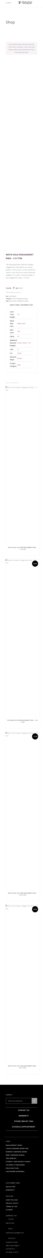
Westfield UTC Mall (11, 1242)
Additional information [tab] (21, 305)
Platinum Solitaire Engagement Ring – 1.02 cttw (22, 721)
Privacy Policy (12, 1203)
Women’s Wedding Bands (16, 1152)
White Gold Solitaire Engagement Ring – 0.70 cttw (22, 894)
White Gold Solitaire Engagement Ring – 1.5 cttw (22, 548)
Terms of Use (11, 1206)
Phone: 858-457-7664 (23, 1121)
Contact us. (18, 292)
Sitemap (9, 1210)
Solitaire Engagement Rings (20, 299)
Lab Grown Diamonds (15, 1171)
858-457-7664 (10, 1223)
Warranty (23, 1115)
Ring (10, 301)
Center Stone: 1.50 (24, 343)
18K (18, 331)
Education (10, 1187)
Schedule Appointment (23, 1126)
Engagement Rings (14, 1145)
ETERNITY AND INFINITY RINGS (18, 1162)
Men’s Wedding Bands (15, 1155)
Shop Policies (12, 1200)
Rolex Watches (12, 1168)
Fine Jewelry (11, 1158)
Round (19, 358)
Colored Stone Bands (15, 1165)
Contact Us (23, 1110)
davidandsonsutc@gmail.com (15, 1233)
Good (19, 353)
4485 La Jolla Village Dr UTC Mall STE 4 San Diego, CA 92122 (12, 1249)
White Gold (21, 323)
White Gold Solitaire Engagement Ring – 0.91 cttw (22, 1067)
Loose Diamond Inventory (17, 1148)
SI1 (18, 336)
